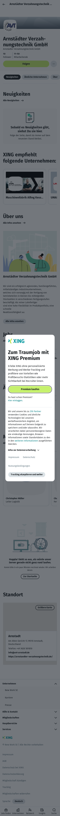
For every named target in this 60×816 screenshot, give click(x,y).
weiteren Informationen (26, 440)
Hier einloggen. (15, 400)
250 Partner (35, 411)
